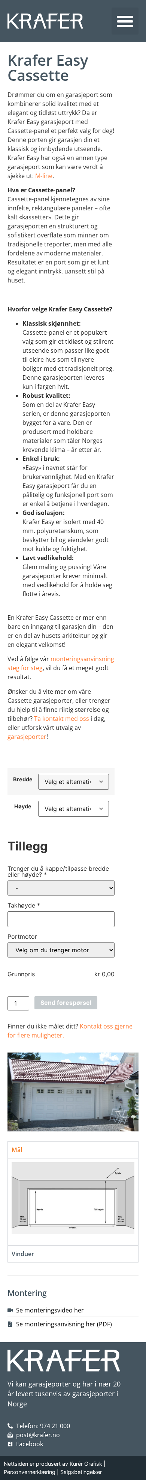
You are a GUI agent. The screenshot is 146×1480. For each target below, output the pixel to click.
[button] (125, 21)
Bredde (23, 779)
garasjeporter (26, 736)
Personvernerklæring (29, 1472)
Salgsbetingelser (81, 1472)
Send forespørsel (65, 1002)
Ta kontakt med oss (61, 718)
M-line (43, 176)
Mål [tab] (17, 1150)
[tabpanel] (73, 1201)
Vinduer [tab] (23, 1254)
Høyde (22, 806)
